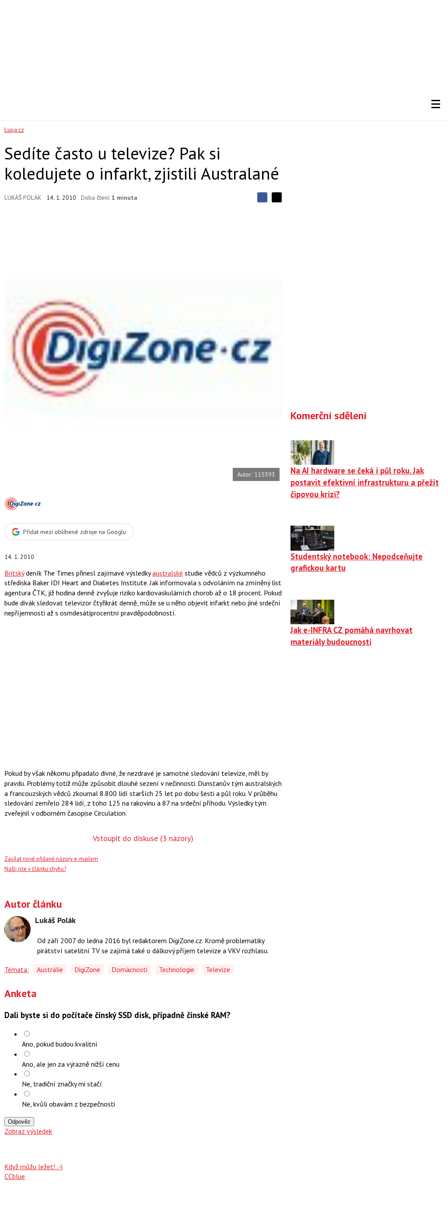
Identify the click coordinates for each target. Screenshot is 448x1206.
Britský (14, 573)
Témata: (16, 969)
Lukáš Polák (22, 198)
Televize (218, 969)
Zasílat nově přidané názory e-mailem (51, 859)
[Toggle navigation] (436, 104)
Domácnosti (129, 969)
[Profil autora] (17, 929)
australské (167, 573)
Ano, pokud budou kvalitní (60, 1044)
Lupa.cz (14, 130)
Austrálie (50, 969)
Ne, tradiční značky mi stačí (62, 1083)
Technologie (176, 969)
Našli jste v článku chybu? (35, 869)
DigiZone (87, 969)
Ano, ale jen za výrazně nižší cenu (70, 1064)
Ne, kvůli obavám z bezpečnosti (68, 1104)
